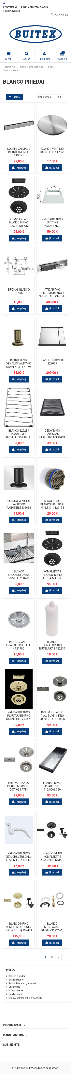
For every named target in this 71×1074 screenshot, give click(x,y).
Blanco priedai (16, 976)
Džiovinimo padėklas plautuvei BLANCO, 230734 (52, 435)
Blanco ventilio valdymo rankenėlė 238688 (19, 504)
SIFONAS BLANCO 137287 (19, 291)
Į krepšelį (20, 167)
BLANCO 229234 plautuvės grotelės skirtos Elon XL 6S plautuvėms (19, 437)
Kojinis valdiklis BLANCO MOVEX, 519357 (18, 152)
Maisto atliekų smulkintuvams (25, 997)
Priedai (10, 969)
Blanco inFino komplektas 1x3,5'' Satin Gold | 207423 (19, 927)
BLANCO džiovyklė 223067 (52, 362)
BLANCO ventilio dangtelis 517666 (52, 150)
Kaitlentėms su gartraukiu (22, 983)
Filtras (16, 96)
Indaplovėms (15, 990)
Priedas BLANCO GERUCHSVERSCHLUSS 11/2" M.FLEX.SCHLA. (20, 857)
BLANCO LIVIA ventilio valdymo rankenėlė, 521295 (18, 363)
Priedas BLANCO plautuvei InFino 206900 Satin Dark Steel (52, 717)
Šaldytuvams (15, 994)
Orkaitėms (14, 986)
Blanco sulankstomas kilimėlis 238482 (19, 575)
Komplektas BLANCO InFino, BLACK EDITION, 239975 (19, 224)
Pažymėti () (61, 14)
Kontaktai (10, 7)
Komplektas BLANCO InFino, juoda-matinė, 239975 (52, 576)
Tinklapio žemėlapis (34, 7)
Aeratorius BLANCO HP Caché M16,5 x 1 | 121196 (52, 504)
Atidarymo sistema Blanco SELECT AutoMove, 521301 (52, 294)
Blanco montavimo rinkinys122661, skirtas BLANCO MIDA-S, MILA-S (52, 930)
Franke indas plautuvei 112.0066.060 (52, 786)
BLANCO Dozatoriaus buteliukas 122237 (52, 645)
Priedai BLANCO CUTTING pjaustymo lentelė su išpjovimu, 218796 (52, 226)
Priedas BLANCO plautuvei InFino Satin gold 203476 (18, 716)
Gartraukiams (16, 979)
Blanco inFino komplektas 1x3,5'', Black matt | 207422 (52, 858)
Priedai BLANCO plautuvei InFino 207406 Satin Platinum (18, 787)
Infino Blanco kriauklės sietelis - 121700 (19, 645)
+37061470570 (11, 11)
